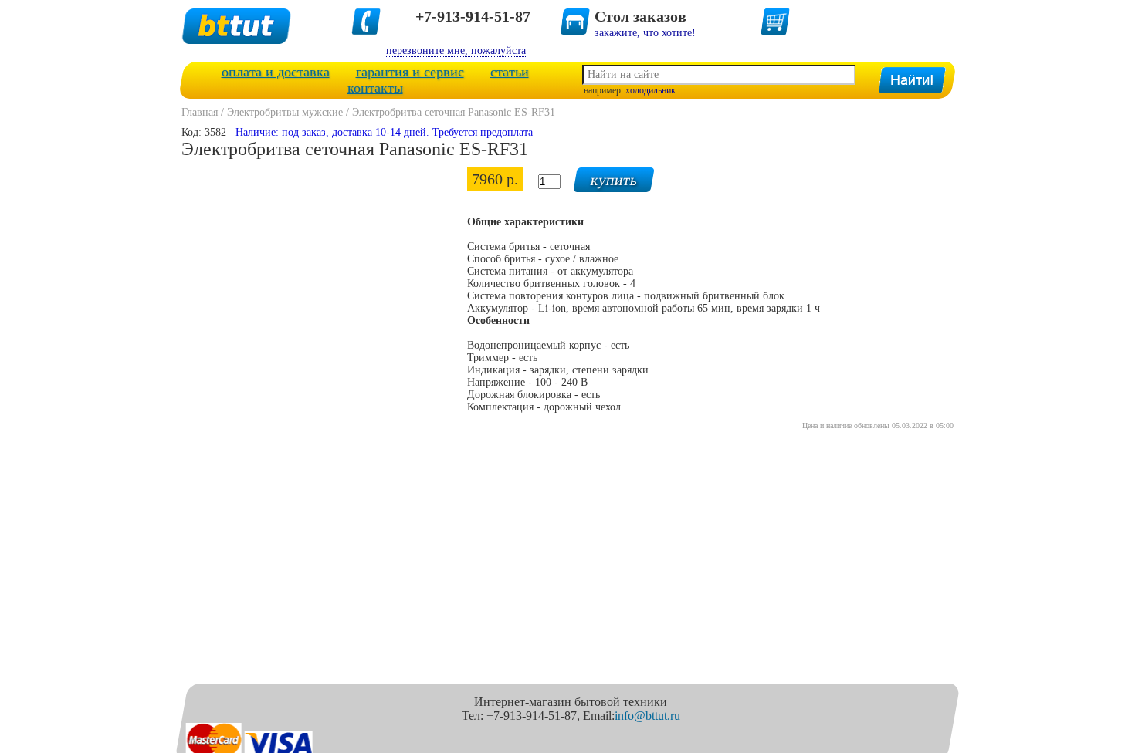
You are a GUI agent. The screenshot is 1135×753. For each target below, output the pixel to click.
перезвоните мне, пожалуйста (456, 50)
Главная (199, 112)
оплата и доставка (276, 71)
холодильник (650, 90)
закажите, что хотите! (645, 33)
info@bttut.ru (647, 715)
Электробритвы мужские (285, 112)
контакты (375, 88)
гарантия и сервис (410, 71)
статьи (509, 71)
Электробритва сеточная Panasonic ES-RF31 (453, 112)
